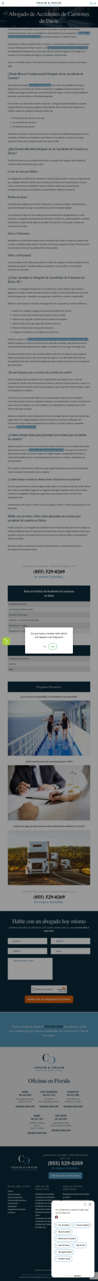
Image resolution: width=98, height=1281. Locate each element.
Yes (52, 646)
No (45, 646)
